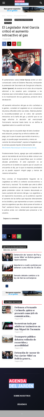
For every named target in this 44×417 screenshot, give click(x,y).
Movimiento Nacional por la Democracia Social (19, 148)
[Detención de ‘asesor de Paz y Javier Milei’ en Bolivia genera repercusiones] (7, 257)
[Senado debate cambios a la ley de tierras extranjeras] (7, 278)
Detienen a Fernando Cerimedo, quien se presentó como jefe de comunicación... (26, 311)
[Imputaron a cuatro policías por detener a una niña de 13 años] (7, 267)
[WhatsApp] (19, 44)
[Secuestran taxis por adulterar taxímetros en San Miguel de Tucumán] (7, 325)
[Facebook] (4, 44)
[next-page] (7, 286)
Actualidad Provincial (20, 16)
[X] (9, 44)
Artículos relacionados (14, 247)
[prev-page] (3, 286)
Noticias (9, 16)
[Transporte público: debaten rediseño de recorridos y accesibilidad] (7, 339)
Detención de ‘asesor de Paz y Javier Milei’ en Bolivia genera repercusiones (27, 257)
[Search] (41, 3)
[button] (3, 3)
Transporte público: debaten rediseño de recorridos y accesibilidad (25, 341)
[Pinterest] (14, 44)
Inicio (3, 16)
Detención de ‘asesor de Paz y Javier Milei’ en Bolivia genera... (27, 355)
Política (8, 23)
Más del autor (10, 250)
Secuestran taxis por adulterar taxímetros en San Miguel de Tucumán (27, 326)
